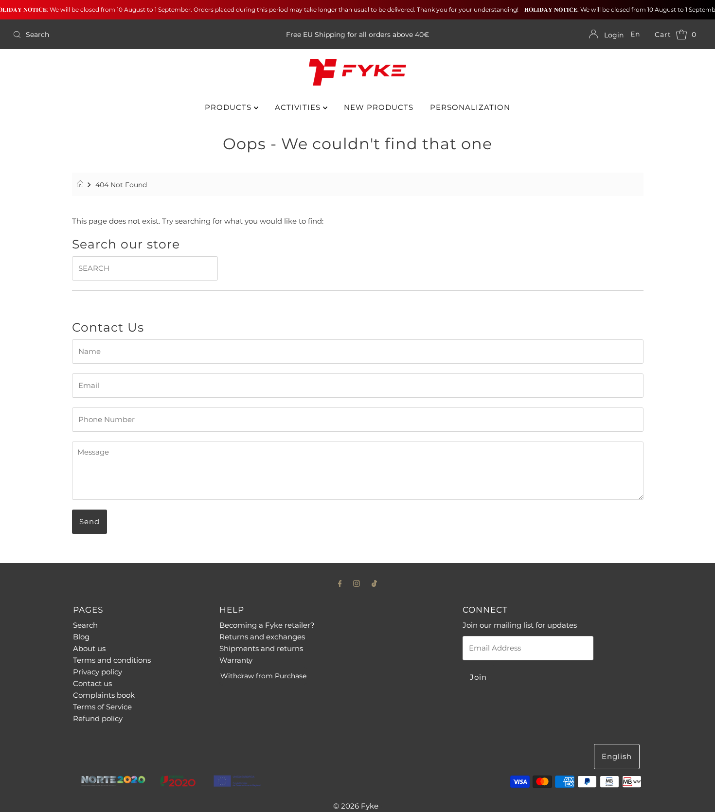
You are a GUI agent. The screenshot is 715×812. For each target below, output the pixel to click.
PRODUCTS (229, 107)
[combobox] (122, 34)
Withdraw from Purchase (263, 675)
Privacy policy (97, 671)
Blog (81, 636)
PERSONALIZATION (470, 107)
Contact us (92, 683)
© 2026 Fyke (355, 806)
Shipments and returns (261, 648)
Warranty (235, 660)
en (635, 34)
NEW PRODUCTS (378, 107)
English (617, 756)
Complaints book (104, 695)
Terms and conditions (112, 660)
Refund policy (98, 718)
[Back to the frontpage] (81, 185)
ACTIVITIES (299, 107)
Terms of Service (102, 706)
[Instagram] (356, 583)
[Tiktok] (374, 583)
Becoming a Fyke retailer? (267, 625)
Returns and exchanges (262, 636)
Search (85, 625)
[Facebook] (340, 583)
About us (89, 648)
